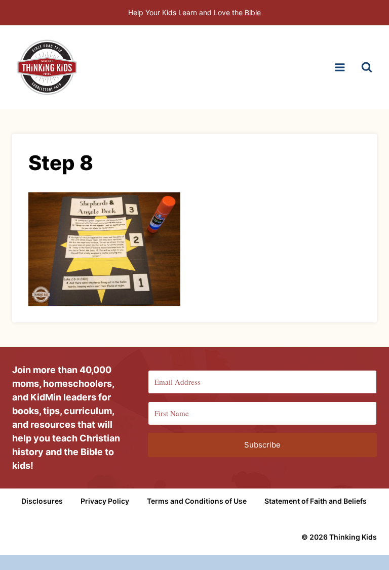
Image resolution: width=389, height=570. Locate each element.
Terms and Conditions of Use (197, 501)
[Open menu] (339, 67)
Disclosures (42, 501)
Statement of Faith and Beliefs (315, 501)
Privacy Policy (105, 501)
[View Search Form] (367, 67)
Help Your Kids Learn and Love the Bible (194, 12)
